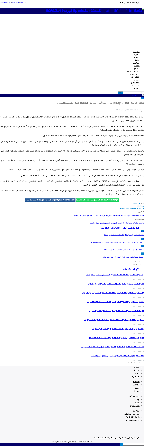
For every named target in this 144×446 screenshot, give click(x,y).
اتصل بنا (116, 437)
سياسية (136, 63)
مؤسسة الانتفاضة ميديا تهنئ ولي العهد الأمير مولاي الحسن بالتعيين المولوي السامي (116, 223)
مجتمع (137, 68)
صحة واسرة (135, 82)
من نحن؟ (135, 437)
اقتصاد (137, 66)
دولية (137, 60)
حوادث (137, 391)
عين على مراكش (132, 414)
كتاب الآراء (136, 85)
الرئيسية (136, 52)
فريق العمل (125, 437)
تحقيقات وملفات (132, 420)
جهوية (137, 54)
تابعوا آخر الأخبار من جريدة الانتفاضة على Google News (50, 200)
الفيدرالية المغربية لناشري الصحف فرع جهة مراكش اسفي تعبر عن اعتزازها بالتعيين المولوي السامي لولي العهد (109, 216)
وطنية (137, 57)
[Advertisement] (72, 33)
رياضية (137, 80)
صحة (137, 402)
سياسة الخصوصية (103, 437)
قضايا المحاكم (134, 74)
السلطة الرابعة (133, 71)
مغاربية (137, 88)
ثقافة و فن (135, 77)
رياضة (137, 399)
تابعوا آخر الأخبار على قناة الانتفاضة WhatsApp (97, 200)
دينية (137, 388)
